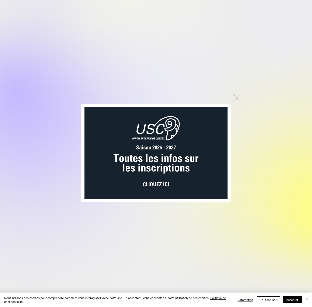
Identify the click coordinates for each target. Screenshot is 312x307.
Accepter (292, 300)
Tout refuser (268, 300)
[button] (236, 98)
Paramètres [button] (245, 300)
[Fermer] (306, 300)
